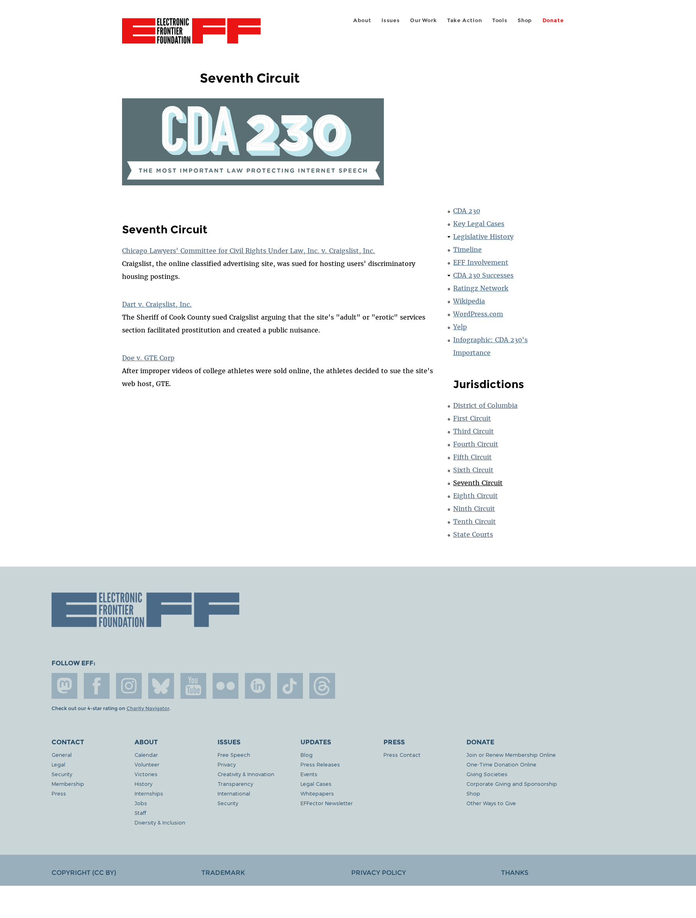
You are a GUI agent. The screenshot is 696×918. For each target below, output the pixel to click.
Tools (500, 20)
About (362, 20)
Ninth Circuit (474, 509)
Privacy (227, 764)
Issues (390, 20)
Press (59, 793)
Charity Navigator (147, 708)
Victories (146, 774)
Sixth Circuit (473, 470)
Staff (140, 813)
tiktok (290, 686)
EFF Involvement (480, 262)
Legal (58, 764)
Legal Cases (315, 784)
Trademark (223, 872)
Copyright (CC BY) (84, 872)
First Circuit (472, 418)
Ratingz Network (480, 288)
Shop (525, 20)
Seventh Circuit (478, 483)
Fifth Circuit (472, 457)
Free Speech (234, 755)
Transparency (235, 784)
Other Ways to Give (491, 803)
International (234, 793)
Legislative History (483, 237)
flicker (225, 686)
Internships (149, 793)
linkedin (258, 686)
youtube (193, 686)
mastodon (64, 686)
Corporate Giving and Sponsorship (511, 784)
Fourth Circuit (475, 444)
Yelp (460, 327)
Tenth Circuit (474, 521)
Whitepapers (317, 793)
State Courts (473, 534)
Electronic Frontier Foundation (191, 35)
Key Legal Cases (478, 224)
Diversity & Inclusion (160, 822)
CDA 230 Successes (483, 275)
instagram (129, 686)
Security (62, 774)
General (62, 755)
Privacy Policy (378, 872)
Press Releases (320, 764)
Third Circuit (473, 431)
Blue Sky (161, 686)
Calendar (146, 755)
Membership (68, 784)
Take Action (464, 20)
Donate (553, 20)
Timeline (467, 249)
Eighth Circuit (475, 496)
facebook (97, 686)
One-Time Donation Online (501, 764)
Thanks (514, 872)
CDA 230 (466, 211)
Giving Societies (487, 774)
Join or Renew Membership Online (511, 755)
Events (308, 774)
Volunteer (147, 764)
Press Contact (401, 755)
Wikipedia (469, 301)
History (143, 784)
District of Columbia (485, 405)
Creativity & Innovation (246, 774)
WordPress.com (478, 314)
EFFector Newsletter (326, 803)
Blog (306, 755)
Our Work (423, 20)
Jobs (141, 803)
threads (322, 686)
